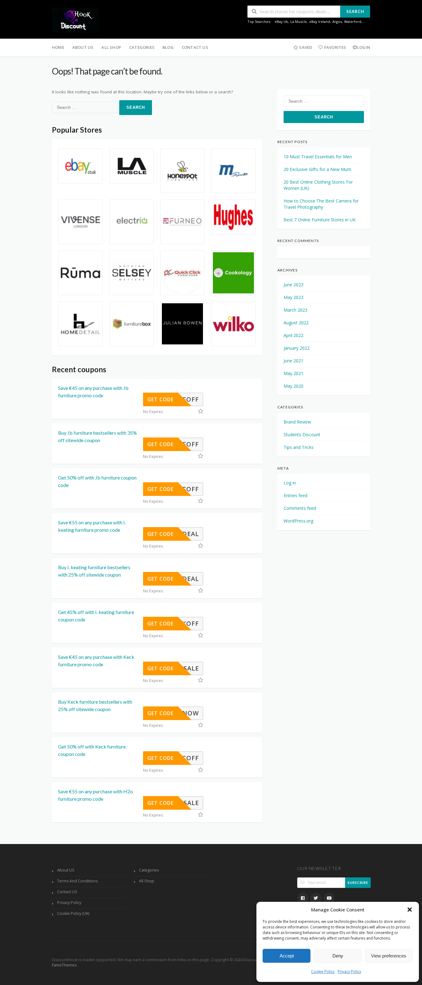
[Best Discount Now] (75, 20)
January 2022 (297, 348)
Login (363, 47)
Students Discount (302, 434)
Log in (290, 483)
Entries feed (295, 495)
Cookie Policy (323, 971)
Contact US (195, 47)
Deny (337, 955)
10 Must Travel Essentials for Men (318, 157)
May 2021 (293, 373)
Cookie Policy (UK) (73, 913)
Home (58, 47)
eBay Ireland (319, 21)
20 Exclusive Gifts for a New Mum (317, 169)
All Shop (111, 47)
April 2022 (293, 335)
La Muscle (298, 21)
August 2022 (296, 323)
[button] (410, 909)
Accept (287, 955)
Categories (141, 47)
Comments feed (300, 508)
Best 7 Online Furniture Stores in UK (320, 220)
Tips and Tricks (299, 447)
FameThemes (64, 965)
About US (83, 47)
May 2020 (293, 386)
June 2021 (293, 361)
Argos (337, 21)
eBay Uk (281, 21)
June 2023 (293, 285)
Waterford (352, 21)
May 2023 (293, 297)
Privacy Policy (349, 971)
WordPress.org (298, 521)
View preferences (388, 955)
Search (355, 11)
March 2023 (295, 310)
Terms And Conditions (77, 881)
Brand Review (297, 422)
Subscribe (358, 883)
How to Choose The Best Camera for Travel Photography (321, 204)
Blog (168, 47)
